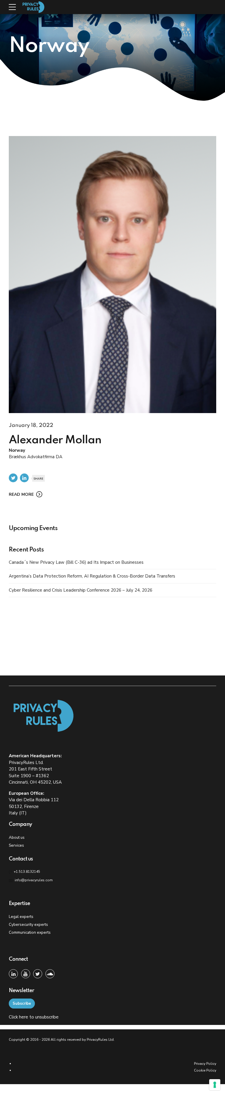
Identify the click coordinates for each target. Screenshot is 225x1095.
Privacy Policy (205, 1063)
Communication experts (30, 932)
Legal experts (21, 916)
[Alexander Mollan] (112, 274)
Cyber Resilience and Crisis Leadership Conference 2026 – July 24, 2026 (80, 590)
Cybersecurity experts (28, 924)
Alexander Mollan (55, 440)
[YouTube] (25, 973)
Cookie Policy (205, 1070)
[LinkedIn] (13, 973)
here (23, 1017)
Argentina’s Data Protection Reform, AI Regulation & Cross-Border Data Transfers (92, 576)
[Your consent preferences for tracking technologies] (214, 1084)
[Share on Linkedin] (24, 477)
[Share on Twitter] (13, 477)
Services (16, 845)
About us (17, 837)
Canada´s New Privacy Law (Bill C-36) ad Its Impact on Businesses (76, 562)
